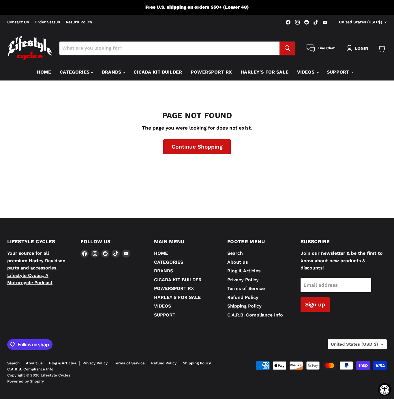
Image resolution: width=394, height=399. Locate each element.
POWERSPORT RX (211, 72)
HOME (44, 72)
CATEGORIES (75, 72)
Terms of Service (246, 288)
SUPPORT (338, 72)
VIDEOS (306, 72)
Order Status (47, 22)
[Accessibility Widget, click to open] (384, 389)
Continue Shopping (197, 146)
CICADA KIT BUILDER (158, 72)
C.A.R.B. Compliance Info (255, 315)
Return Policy (79, 22)
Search (235, 253)
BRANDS (112, 72)
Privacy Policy (243, 279)
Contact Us (18, 22)
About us (237, 262)
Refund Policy (242, 297)
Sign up (315, 304)
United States (360, 22)
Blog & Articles (243, 271)
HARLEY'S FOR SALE (264, 72)
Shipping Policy (244, 306)
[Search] (287, 48)
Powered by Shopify (25, 381)
